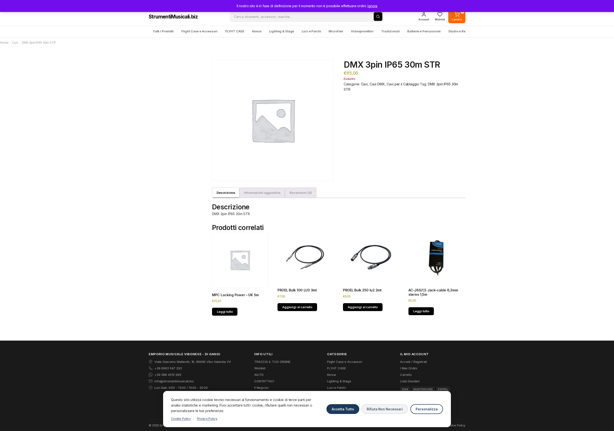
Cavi (15, 42)
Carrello (406, 375)
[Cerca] (378, 16)
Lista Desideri (410, 381)
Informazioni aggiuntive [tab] (262, 193)
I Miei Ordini (408, 368)
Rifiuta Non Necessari (385, 409)
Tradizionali (390, 31)
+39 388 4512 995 (167, 375)
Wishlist (260, 368)
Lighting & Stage (281, 31)
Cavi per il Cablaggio (403, 84)
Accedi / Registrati (413, 362)
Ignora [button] (372, 6)
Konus (256, 31)
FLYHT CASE (235, 31)
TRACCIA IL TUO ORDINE (272, 362)
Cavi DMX (377, 84)
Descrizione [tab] (226, 193)
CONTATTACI (264, 381)
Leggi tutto (225, 311)
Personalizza (427, 409)
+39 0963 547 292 (168, 368)
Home (4, 42)
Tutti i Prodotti (163, 31)
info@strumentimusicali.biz (174, 381)
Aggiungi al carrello (297, 307)
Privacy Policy (207, 418)
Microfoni (336, 31)
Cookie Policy (181, 418)
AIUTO (259, 375)
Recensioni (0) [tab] (300, 193)
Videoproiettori (362, 31)
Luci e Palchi (311, 31)
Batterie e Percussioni (424, 31)
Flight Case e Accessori (199, 31)
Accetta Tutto (343, 409)
